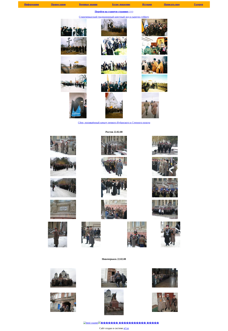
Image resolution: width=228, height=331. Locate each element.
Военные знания (88, 4)
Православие (58, 4)
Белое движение (121, 4)
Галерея (198, 4)
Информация (31, 4)
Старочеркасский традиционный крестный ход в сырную (109, 17)
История (147, 4)
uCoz (126, 328)
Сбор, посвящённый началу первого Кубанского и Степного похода (114, 122)
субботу (144, 17)
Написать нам (172, 4)
